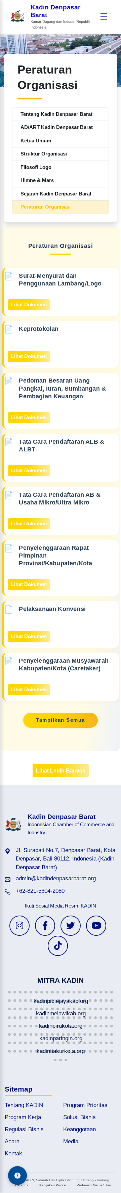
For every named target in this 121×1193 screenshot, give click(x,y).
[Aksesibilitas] (17, 1175)
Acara (12, 1141)
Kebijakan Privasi (52, 1185)
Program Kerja (23, 1117)
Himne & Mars (37, 180)
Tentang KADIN (24, 1105)
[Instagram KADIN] (19, 926)
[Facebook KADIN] (45, 926)
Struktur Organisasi (44, 154)
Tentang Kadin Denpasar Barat (56, 114)
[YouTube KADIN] (96, 926)
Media (70, 1141)
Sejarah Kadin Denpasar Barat (56, 193)
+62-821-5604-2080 (40, 891)
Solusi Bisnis (79, 1117)
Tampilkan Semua (60, 720)
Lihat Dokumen (29, 304)
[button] (9, 992)
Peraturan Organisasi (46, 207)
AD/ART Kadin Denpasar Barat (57, 127)
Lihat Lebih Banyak (60, 770)
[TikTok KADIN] (58, 946)
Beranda (22, 1185)
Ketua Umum (36, 140)
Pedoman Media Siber (94, 1185)
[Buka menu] (103, 17)
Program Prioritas (85, 1105)
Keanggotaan (79, 1129)
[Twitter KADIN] (71, 926)
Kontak (13, 1153)
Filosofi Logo (36, 167)
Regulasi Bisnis (24, 1129)
